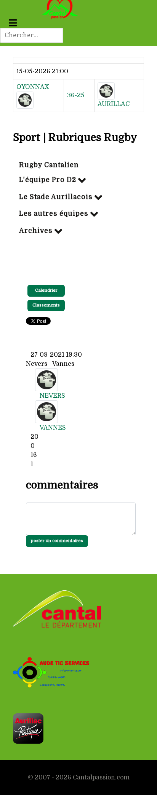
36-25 (75, 95)
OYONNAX (32, 87)
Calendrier (46, 290)
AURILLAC (114, 104)
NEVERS (52, 395)
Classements (46, 305)
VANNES (53, 427)
